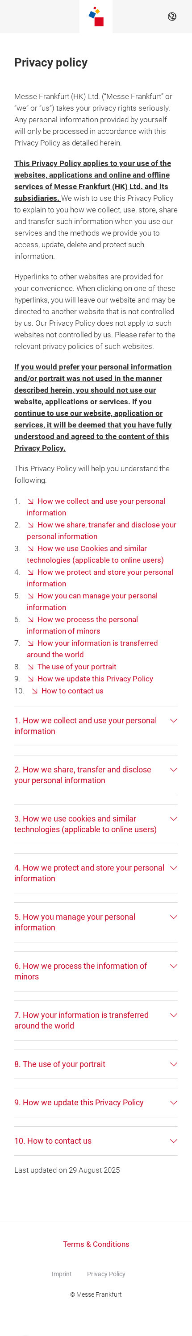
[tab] (96, 726)
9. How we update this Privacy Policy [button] (79, 1102)
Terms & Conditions (96, 1244)
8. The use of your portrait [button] (59, 1064)
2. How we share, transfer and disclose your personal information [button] (82, 775)
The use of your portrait (77, 667)
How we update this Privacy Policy (95, 679)
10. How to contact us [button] (53, 1140)
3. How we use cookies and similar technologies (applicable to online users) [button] (85, 824)
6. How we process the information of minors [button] (80, 971)
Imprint (62, 1274)
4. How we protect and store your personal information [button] (89, 873)
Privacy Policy (106, 1274)
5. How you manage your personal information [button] (74, 922)
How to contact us (73, 691)
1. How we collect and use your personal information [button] (85, 726)
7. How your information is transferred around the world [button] (81, 1020)
